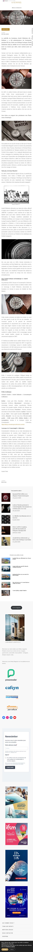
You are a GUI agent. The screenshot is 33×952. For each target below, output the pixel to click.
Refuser (12, 949)
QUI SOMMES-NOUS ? (8, 923)
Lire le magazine (17, 607)
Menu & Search (16, 7)
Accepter (5, 949)
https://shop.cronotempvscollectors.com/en (13, 424)
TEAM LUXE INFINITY (8, 926)
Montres (4, 482)
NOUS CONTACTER (7, 933)
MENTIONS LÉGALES (7, 929)
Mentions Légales (10, 946)
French (6, 0)
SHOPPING (5, 936)
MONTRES (6, 29)
